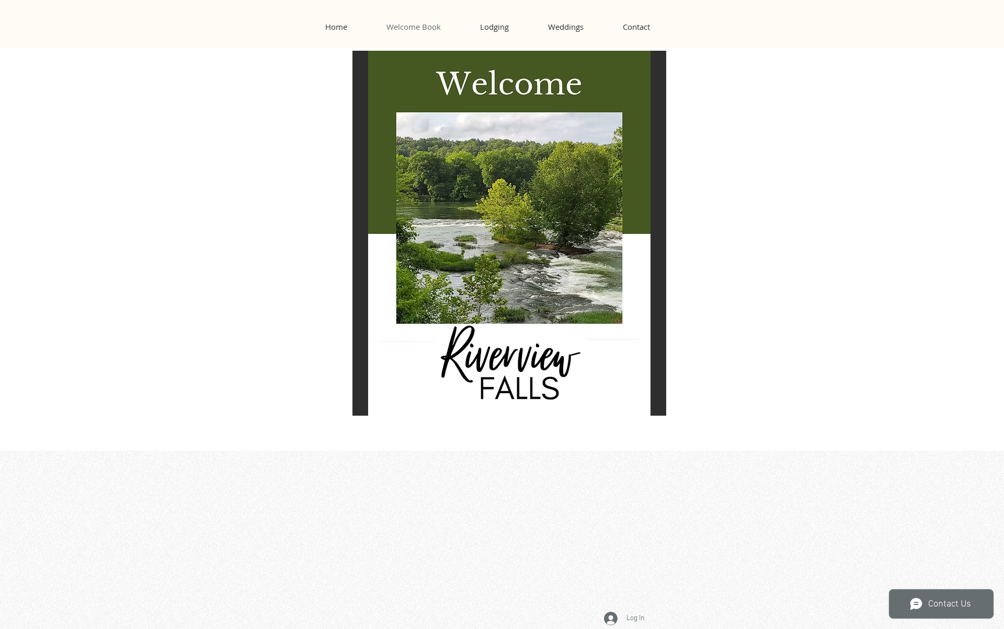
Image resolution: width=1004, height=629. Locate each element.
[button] (509, 233)
